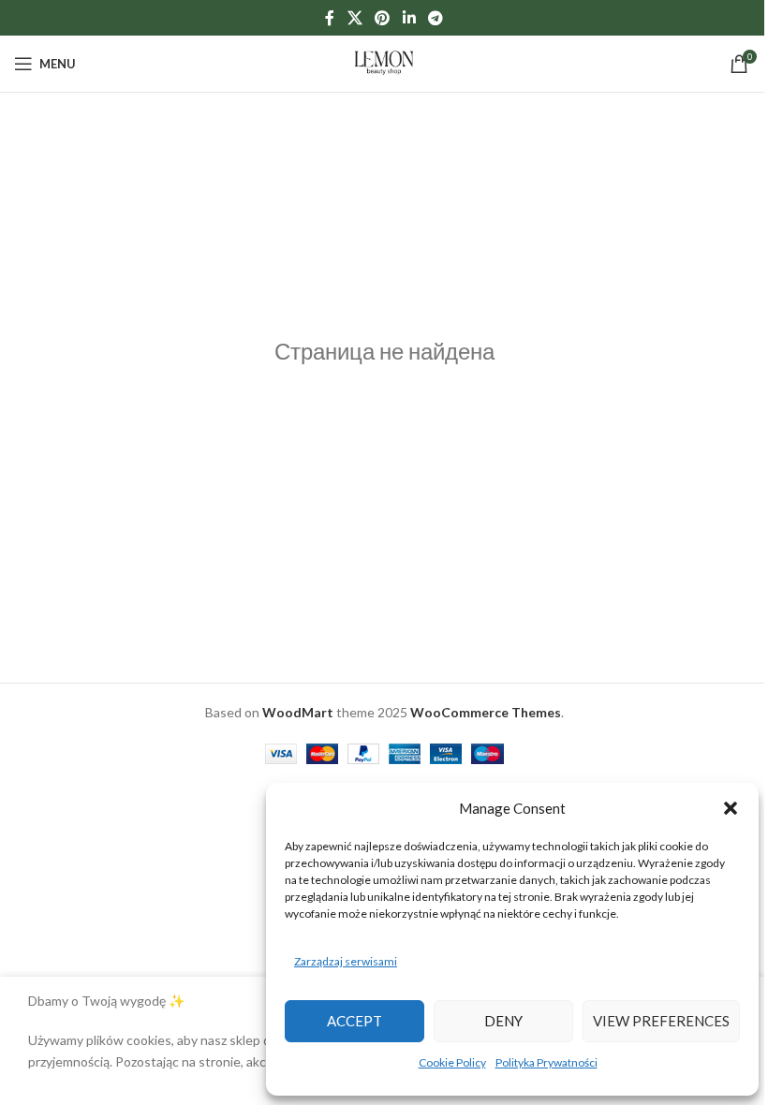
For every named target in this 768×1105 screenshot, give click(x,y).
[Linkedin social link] (408, 18)
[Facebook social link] (329, 18)
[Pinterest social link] (382, 18)
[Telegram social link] (435, 18)
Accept (354, 1020)
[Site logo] (384, 62)
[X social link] (354, 18)
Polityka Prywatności (546, 1062)
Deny (503, 1020)
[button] (730, 808)
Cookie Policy (452, 1062)
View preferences (661, 1020)
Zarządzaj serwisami (345, 961)
